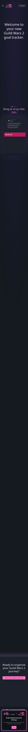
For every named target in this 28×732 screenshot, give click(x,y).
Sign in (23, 5)
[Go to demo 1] (12, 382)
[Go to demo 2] (13, 382)
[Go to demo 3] (14, 382)
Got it (14, 727)
